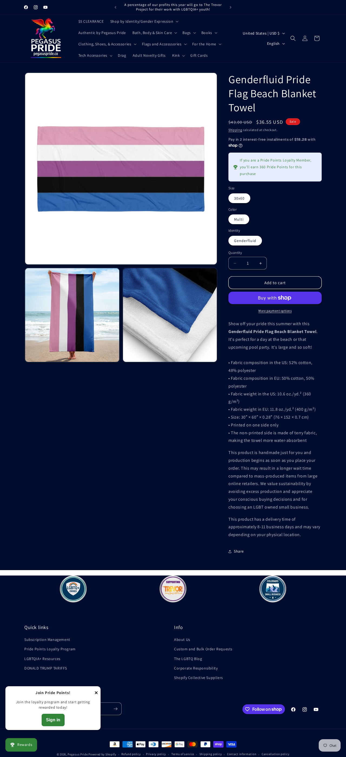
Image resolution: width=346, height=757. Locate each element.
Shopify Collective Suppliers (198, 677)
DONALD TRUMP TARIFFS (45, 668)
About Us (182, 639)
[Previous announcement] (115, 7)
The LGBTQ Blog (188, 658)
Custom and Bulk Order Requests (203, 649)
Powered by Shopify (102, 754)
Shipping (235, 130)
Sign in (53, 720)
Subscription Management (47, 639)
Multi (239, 219)
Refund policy (131, 754)
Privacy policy (156, 754)
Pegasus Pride (78, 754)
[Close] (96, 693)
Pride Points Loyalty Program (50, 649)
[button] (144, 21)
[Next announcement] (231, 7)
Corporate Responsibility (196, 668)
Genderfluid (245, 240)
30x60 (239, 198)
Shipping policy (210, 754)
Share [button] (239, 551)
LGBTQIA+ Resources (42, 658)
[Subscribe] (115, 708)
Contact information (241, 754)
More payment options (275, 311)
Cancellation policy (275, 754)
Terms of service (182, 754)
